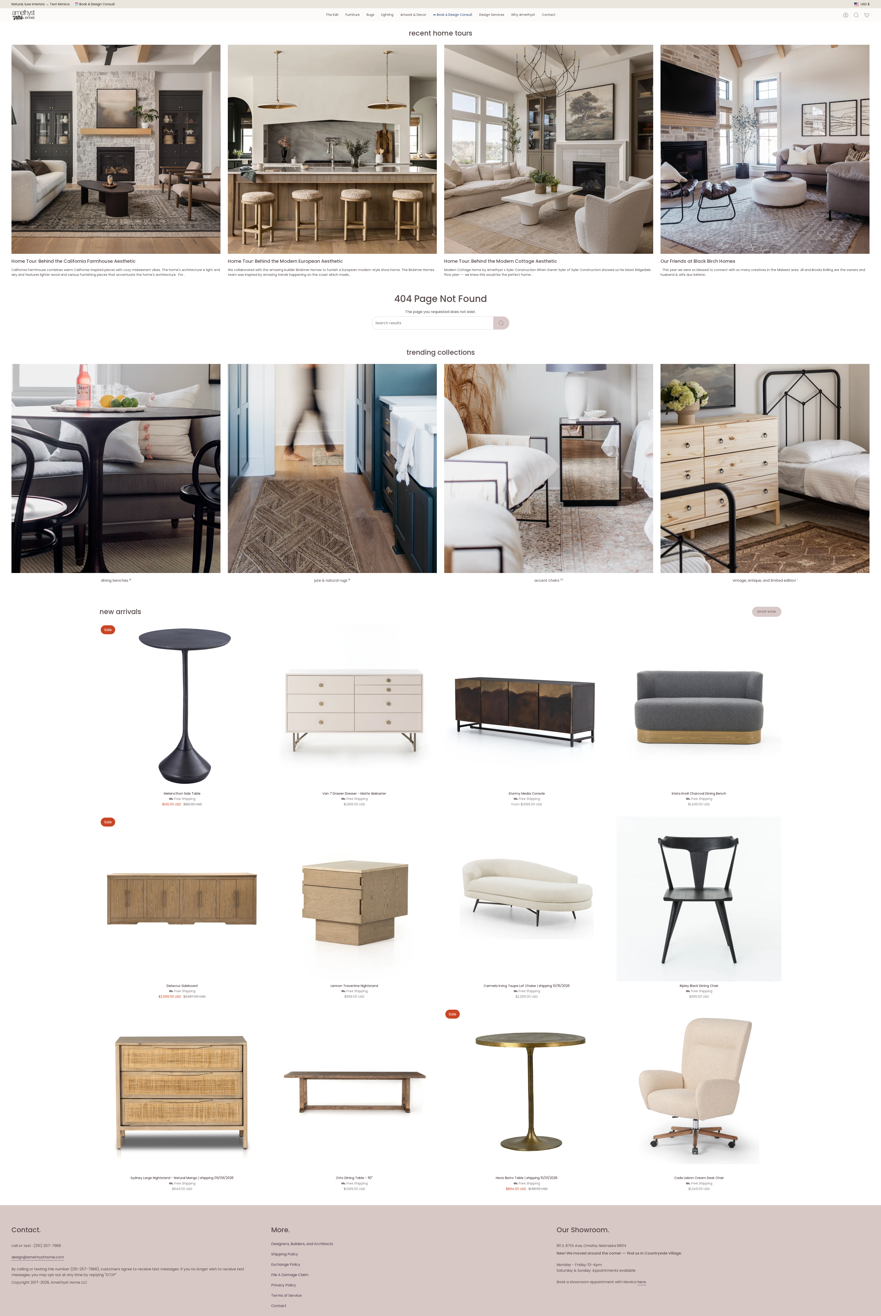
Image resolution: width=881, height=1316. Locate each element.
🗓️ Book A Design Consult (95, 4)
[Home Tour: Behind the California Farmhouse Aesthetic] (115, 149)
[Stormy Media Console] (526, 706)
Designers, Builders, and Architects (302, 1243)
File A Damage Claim (289, 1274)
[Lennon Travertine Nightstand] (354, 898)
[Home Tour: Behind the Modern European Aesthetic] (332, 149)
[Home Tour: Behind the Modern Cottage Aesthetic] (548, 149)
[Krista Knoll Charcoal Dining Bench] (698, 706)
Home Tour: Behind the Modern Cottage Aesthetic (500, 261)
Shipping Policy (284, 1254)
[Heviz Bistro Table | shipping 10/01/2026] (526, 1091)
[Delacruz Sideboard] (182, 898)
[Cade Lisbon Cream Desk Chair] (698, 1091)
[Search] (501, 323)
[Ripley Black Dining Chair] (698, 898)
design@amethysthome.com (37, 1257)
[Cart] (866, 15)
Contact (278, 1305)
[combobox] (432, 323)
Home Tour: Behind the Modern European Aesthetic (285, 261)
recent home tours (440, 33)
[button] (332, 15)
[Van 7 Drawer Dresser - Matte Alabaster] (354, 706)
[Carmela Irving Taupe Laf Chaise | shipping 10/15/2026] (526, 898)
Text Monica (60, 4)
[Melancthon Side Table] (182, 706)
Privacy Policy (283, 1285)
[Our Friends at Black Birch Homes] (765, 149)
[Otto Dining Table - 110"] (354, 1091)
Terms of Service (286, 1295)
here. (642, 1282)
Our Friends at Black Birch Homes (698, 261)
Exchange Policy (285, 1264)
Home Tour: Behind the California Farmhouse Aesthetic (73, 261)
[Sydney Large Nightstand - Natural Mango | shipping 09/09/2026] (182, 1091)
